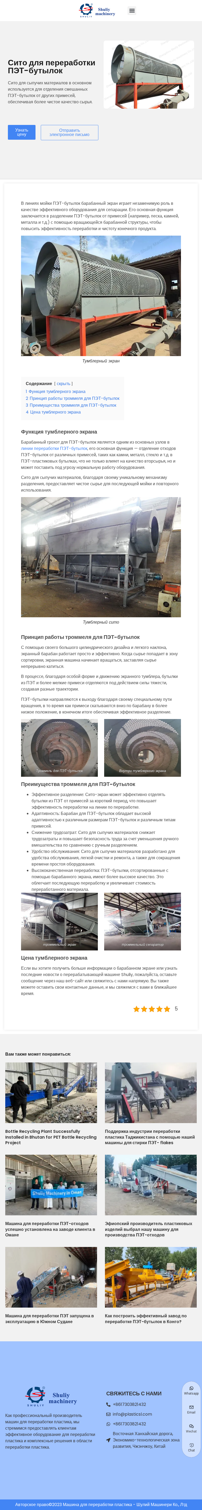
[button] (132, 10)
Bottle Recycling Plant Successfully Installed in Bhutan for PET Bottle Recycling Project (51, 1137)
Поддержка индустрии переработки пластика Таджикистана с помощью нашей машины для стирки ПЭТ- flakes (150, 1137)
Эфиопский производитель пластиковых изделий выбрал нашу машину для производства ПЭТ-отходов (148, 1229)
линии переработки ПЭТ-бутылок (54, 448)
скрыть (63, 384)
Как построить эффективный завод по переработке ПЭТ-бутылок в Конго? (146, 1319)
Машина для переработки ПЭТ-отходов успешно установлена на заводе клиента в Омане (50, 1229)
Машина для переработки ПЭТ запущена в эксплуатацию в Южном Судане (49, 1319)
